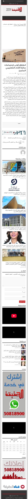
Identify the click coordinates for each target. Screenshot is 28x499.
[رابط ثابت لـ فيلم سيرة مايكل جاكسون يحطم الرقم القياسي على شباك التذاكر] (23, 354)
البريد (24, 292)
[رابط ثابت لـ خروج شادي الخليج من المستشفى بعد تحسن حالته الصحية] (23, 348)
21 (7, 448)
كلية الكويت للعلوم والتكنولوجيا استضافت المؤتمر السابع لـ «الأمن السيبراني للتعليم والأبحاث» (15, 264)
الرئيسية (22, 24)
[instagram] (10, 4)
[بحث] (3, 1)
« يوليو (24, 454)
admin (18, 73)
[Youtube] (12, 4)
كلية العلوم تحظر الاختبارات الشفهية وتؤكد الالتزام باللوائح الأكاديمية (15, 211)
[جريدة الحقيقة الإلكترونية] (14, 11)
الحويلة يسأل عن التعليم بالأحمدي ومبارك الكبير (12, 142)
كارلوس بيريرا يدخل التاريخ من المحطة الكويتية (17, 138)
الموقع (23, 296)
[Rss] (17, 4)
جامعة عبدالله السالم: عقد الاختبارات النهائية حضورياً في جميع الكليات (15, 193)
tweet (19, 123)
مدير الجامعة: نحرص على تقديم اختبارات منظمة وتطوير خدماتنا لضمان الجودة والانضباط (14, 246)
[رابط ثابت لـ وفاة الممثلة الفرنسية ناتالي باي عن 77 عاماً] (23, 365)
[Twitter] (14, 4)
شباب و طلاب (16, 24)
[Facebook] (15, 4)
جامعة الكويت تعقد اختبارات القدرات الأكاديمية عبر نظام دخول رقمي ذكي (14, 176)
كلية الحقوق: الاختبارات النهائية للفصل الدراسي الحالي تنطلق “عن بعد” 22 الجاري (14, 228)
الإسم (24, 287)
